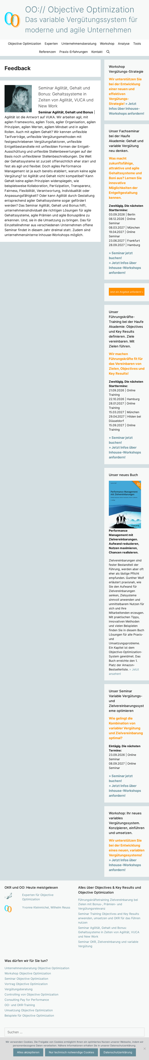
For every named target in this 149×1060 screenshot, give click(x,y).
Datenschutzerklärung (118, 1052)
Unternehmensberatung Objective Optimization (37, 968)
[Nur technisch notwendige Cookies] (144, 1048)
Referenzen (47, 52)
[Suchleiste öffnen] (108, 52)
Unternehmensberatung (78, 43)
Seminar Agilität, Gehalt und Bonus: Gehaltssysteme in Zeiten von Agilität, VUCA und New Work (108, 932)
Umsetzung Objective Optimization (29, 1010)
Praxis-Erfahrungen (73, 52)
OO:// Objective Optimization (79, 9)
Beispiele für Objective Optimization (29, 1015)
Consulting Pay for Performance (27, 999)
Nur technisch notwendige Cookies (71, 1052)
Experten (51, 43)
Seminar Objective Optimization (26, 978)
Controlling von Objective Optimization (31, 994)
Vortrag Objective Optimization (26, 984)
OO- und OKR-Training (20, 1005)
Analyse (124, 43)
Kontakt (96, 52)
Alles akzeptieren (28, 1052)
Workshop (107, 43)
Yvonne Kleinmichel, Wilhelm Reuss (46, 907)
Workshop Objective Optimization (28, 973)
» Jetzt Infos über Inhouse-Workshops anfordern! (126, 108)
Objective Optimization (24, 43)
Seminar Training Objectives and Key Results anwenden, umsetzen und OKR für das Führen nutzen (109, 918)
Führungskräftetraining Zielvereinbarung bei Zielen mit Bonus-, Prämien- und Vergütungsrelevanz (108, 904)
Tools (137, 43)
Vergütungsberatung (19, 989)
